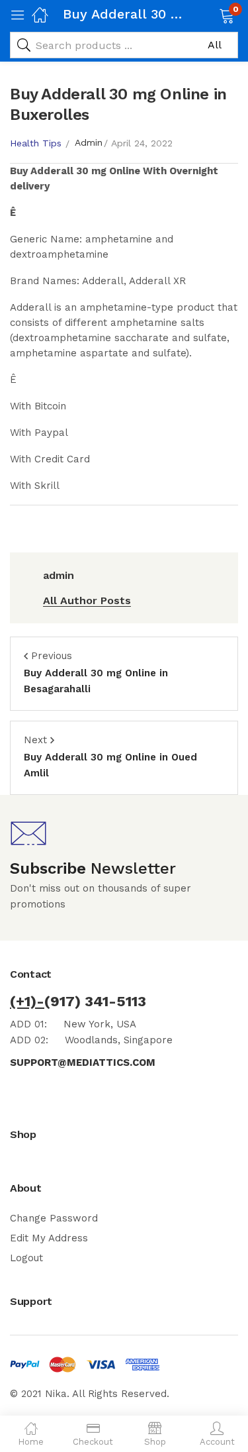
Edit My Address (49, 1238)
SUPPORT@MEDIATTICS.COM (82, 1062)
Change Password (54, 1218)
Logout (26, 1258)
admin (89, 142)
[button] (210, 14)
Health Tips (36, 143)
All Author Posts (87, 600)
